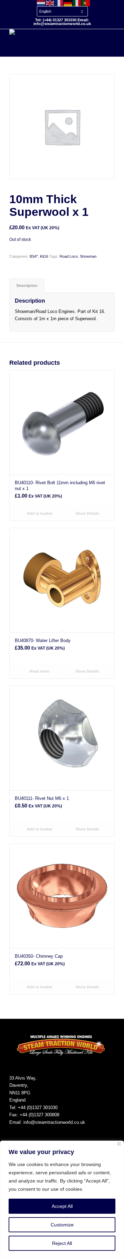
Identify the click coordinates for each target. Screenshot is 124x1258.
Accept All (62, 1206)
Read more (39, 671)
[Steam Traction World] (51, 43)
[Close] (119, 1145)
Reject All (62, 1243)
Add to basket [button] (39, 513)
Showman (88, 256)
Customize (62, 1224)
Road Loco (69, 256)
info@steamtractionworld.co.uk (54, 1122)
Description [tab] (27, 285)
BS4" (34, 256)
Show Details (86, 513)
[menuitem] (63, 8)
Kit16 (44, 256)
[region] (62, 1199)
